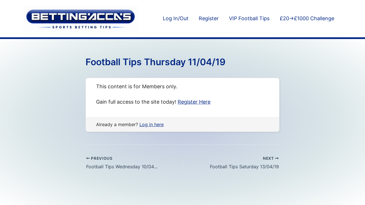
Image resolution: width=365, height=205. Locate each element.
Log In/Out (175, 18)
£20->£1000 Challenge (307, 18)
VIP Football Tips (249, 18)
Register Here (194, 102)
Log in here (151, 124)
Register (209, 18)
